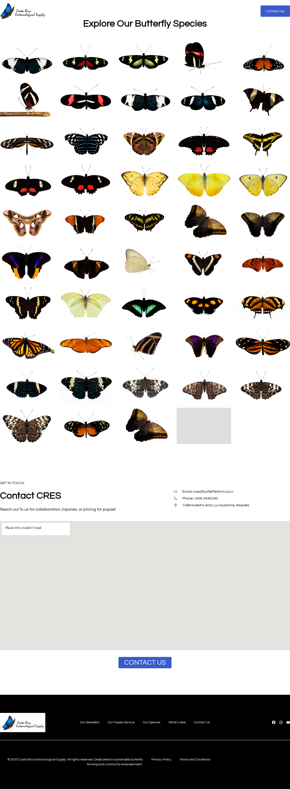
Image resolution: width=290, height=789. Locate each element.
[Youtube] (288, 722)
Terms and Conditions (194, 759)
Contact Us (207, 11)
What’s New (180, 11)
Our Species (153, 11)
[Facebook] (274, 722)
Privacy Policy (161, 759)
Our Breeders (85, 11)
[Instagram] (281, 722)
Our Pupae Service (119, 11)
